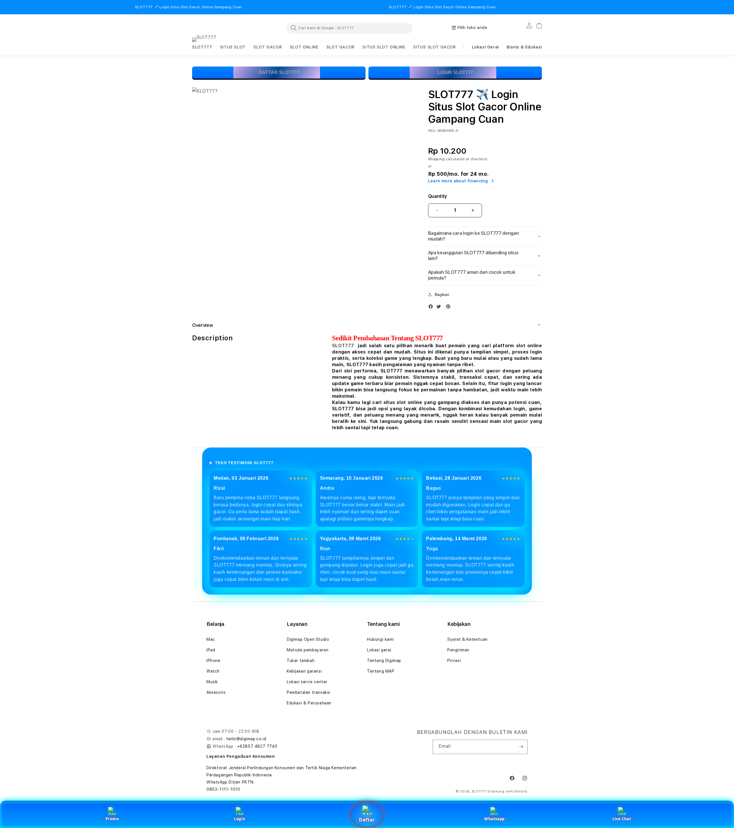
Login (239, 818)
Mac (210, 639)
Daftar (367, 820)
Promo (112, 818)
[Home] (218, 28)
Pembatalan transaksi (308, 692)
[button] (202, 47)
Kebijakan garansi (304, 671)
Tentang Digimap (384, 660)
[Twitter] (440, 308)
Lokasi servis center (307, 681)
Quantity (437, 196)
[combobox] (349, 28)
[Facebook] (432, 308)
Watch (213, 671)
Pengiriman (458, 650)
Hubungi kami (380, 639)
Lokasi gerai (379, 650)
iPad (210, 650)
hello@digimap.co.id (246, 739)
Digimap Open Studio (308, 639)
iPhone (213, 660)
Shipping (436, 159)
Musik (212, 681)
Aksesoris (216, 692)
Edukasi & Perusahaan (309, 703)
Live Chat (621, 818)
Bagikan (442, 294)
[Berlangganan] (521, 747)
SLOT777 (343, 345)
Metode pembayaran (307, 650)
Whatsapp (494, 818)
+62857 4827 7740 (257, 746)
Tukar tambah (301, 660)
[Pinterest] (450, 308)
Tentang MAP (381, 671)
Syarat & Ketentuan (467, 639)
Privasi (454, 660)
